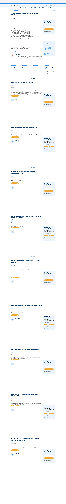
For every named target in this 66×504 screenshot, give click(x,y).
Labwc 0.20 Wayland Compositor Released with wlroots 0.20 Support (48, 48)
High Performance (41, 7)
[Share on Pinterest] (53, 10)
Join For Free (49, 29)
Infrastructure (25, 7)
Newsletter (50, 5)
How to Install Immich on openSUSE (15, 67)
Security (35, 7)
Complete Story (13, 51)
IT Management (19, 7)
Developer (31, 7)
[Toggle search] (54, 5)
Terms (52, 32)
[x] (46, 5)
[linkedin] (44, 5)
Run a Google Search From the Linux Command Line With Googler (49, 67)
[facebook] (43, 5)
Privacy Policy (46, 105)
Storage (47, 7)
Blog (51, 7)
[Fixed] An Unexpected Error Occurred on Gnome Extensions (38, 67)
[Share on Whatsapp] (54, 10)
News (14, 7)
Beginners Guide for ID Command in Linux (26, 67)
